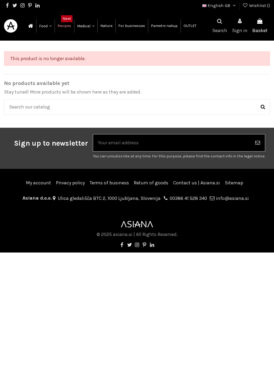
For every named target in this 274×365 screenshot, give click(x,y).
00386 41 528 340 (188, 198)
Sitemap (234, 183)
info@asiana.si (232, 198)
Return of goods (151, 183)
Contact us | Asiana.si (196, 183)
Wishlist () (259, 5)
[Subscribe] (257, 142)
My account (38, 183)
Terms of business (109, 183)
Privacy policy (70, 183)
